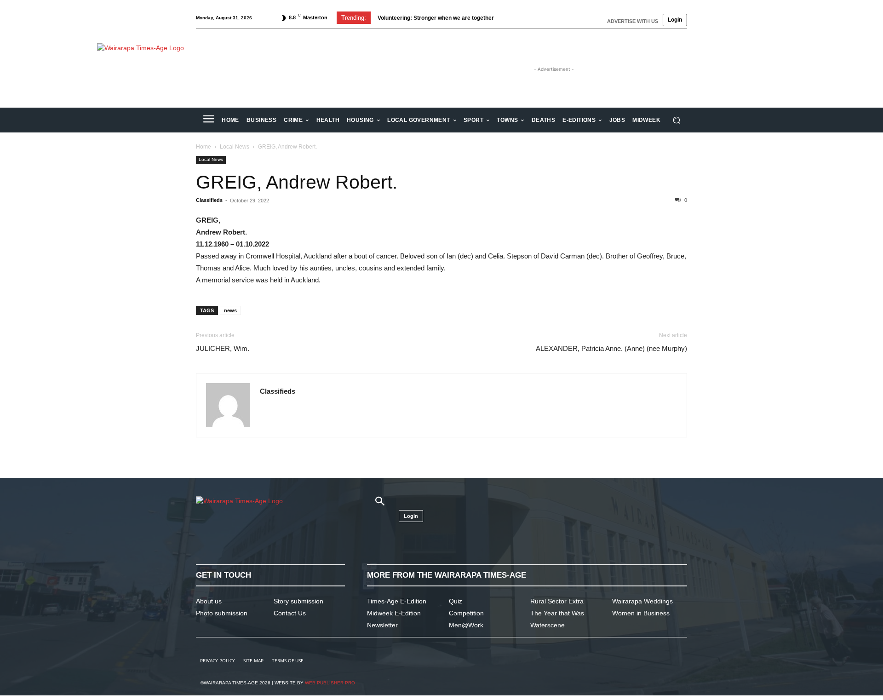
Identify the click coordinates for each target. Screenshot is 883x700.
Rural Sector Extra (557, 601)
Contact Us (290, 613)
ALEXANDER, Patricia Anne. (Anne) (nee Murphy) (611, 348)
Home (203, 146)
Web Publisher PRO (330, 682)
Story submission (298, 601)
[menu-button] (208, 120)
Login (675, 20)
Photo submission (221, 613)
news (230, 310)
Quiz (455, 601)
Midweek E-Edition (394, 613)
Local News (234, 146)
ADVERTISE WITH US (632, 21)
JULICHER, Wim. (222, 348)
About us (209, 601)
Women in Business (641, 613)
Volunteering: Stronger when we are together (436, 18)
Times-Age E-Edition (396, 601)
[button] (676, 120)
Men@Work (466, 625)
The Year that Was (557, 613)
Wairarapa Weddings (642, 601)
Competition (466, 613)
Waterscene (547, 625)
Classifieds (209, 200)
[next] (526, 17)
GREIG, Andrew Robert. (296, 182)
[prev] (511, 17)
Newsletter (382, 625)
